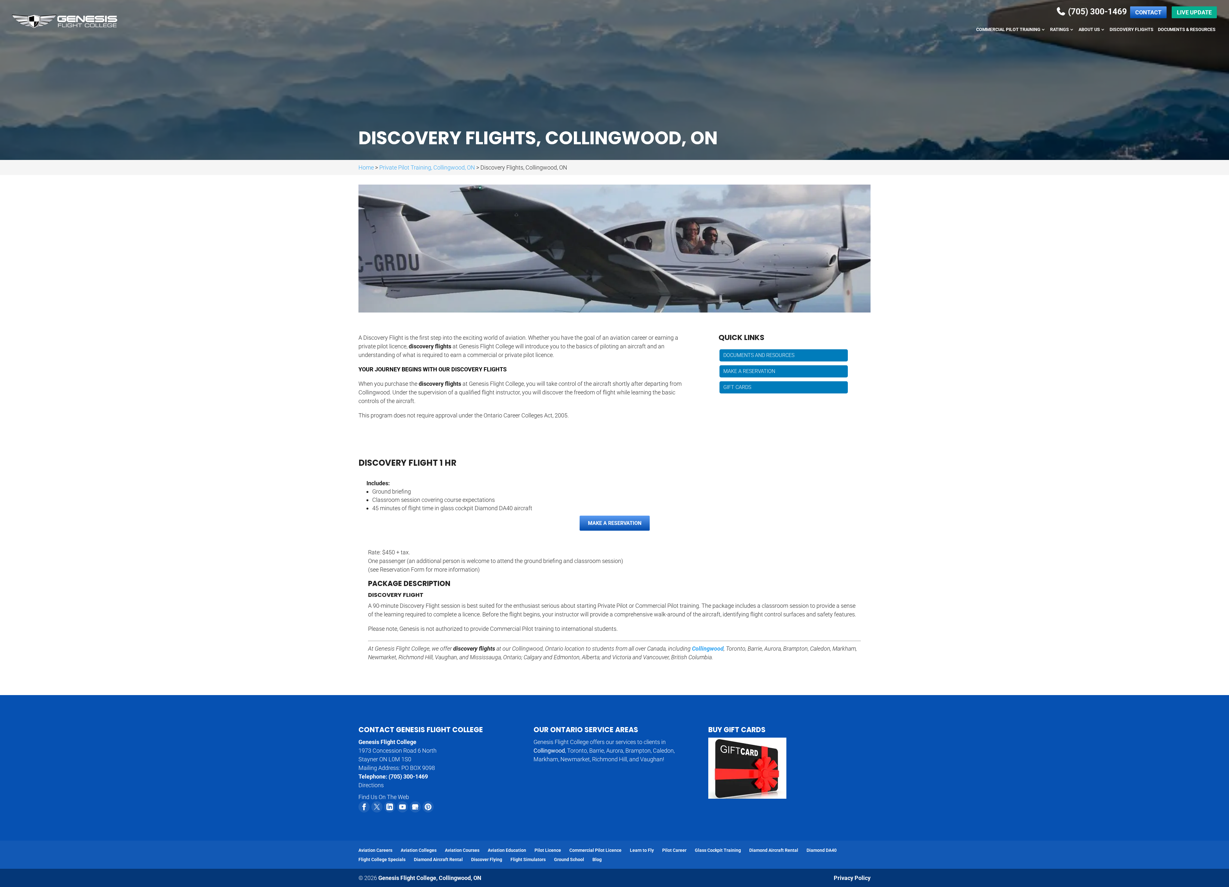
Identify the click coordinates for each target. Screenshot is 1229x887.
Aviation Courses (462, 850)
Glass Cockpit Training (718, 850)
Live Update (1194, 12)
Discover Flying (486, 859)
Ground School (569, 859)
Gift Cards (737, 387)
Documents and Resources (758, 355)
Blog (597, 859)
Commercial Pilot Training (1008, 29)
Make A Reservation (614, 523)
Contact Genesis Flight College (420, 730)
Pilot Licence (547, 850)
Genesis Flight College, (429, 878)
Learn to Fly (642, 850)
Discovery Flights (1131, 29)
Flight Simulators (528, 859)
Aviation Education (507, 850)
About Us (1089, 29)
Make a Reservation (749, 371)
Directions (371, 785)
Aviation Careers (375, 850)
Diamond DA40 (822, 850)
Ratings (1059, 29)
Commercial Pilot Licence (595, 850)
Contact (1148, 12)
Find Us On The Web (383, 797)
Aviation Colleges (419, 850)
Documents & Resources (1187, 29)
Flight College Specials (382, 859)
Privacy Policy (852, 878)
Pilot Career (674, 850)
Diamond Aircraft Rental (773, 850)
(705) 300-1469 (1096, 11)
